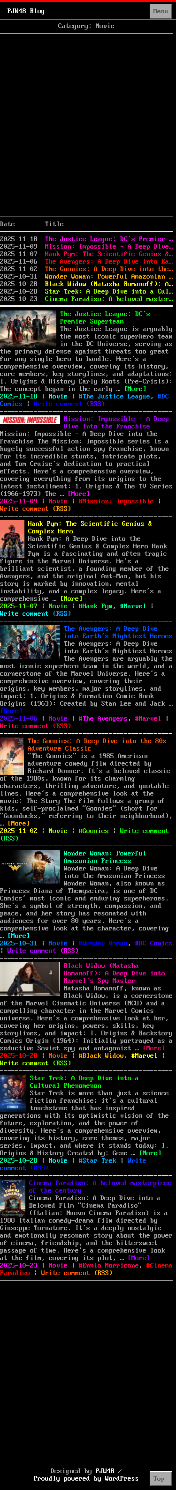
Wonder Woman (105, 943)
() (95, 404)
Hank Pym (98, 606)
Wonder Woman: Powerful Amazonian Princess (109, 276)
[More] (135, 389)
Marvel (135, 606)
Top (159, 1479)
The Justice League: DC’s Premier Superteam (109, 239)
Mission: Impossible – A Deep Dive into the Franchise (109, 247)
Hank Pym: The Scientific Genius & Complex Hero (109, 254)
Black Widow (103, 1056)
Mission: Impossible (118, 501)
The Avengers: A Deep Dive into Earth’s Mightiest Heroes (109, 262)
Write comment (58, 404)
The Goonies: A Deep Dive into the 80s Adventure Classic (109, 269)
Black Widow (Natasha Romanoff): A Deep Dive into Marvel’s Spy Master (109, 284)
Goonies (96, 831)
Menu (160, 11)
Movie (58, 396)
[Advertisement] (88, 125)
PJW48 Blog (26, 11)
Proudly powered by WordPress (86, 1479)
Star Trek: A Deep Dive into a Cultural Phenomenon (109, 291)
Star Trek (99, 1161)
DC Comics (156, 943)
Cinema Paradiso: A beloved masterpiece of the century (109, 299)
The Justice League (116, 396)
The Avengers (105, 719)
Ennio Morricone (111, 1265)
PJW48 (105, 1471)
